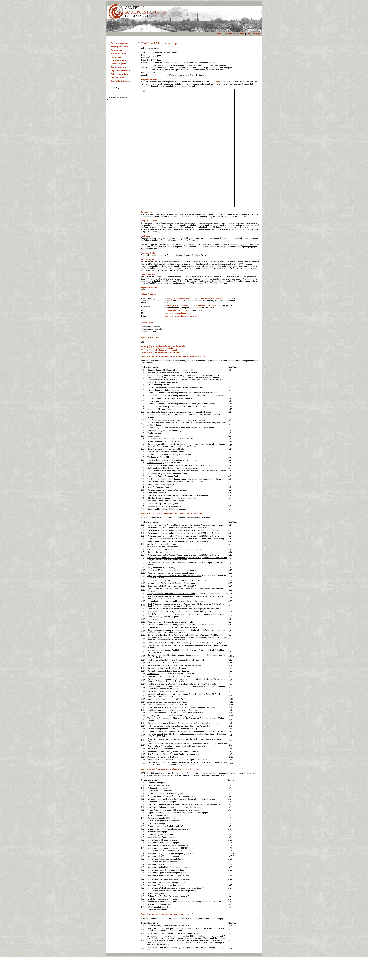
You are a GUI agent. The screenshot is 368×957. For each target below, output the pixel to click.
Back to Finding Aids (234, 34)
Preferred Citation (119, 60)
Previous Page (253, 34)
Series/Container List (121, 81)
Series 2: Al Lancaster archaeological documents (161, 348)
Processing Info (118, 64)
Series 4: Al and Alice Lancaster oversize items (160, 352)
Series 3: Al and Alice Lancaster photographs (159, 350)
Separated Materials (120, 71)
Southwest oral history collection (177, 310)
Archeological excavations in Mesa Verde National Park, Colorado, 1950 (194, 298)
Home (220, 34)
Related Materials (119, 74)
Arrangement (117, 50)
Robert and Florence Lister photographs (180, 316)
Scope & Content (119, 53)
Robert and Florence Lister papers (178, 313)
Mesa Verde (215, 82)
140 (202, 310)
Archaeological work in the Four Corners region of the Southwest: (191, 305)
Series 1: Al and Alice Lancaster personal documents (163, 346)
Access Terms (117, 77)
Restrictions (117, 57)
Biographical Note (119, 46)
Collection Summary (120, 43)
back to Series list (197, 356)
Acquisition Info (118, 67)
